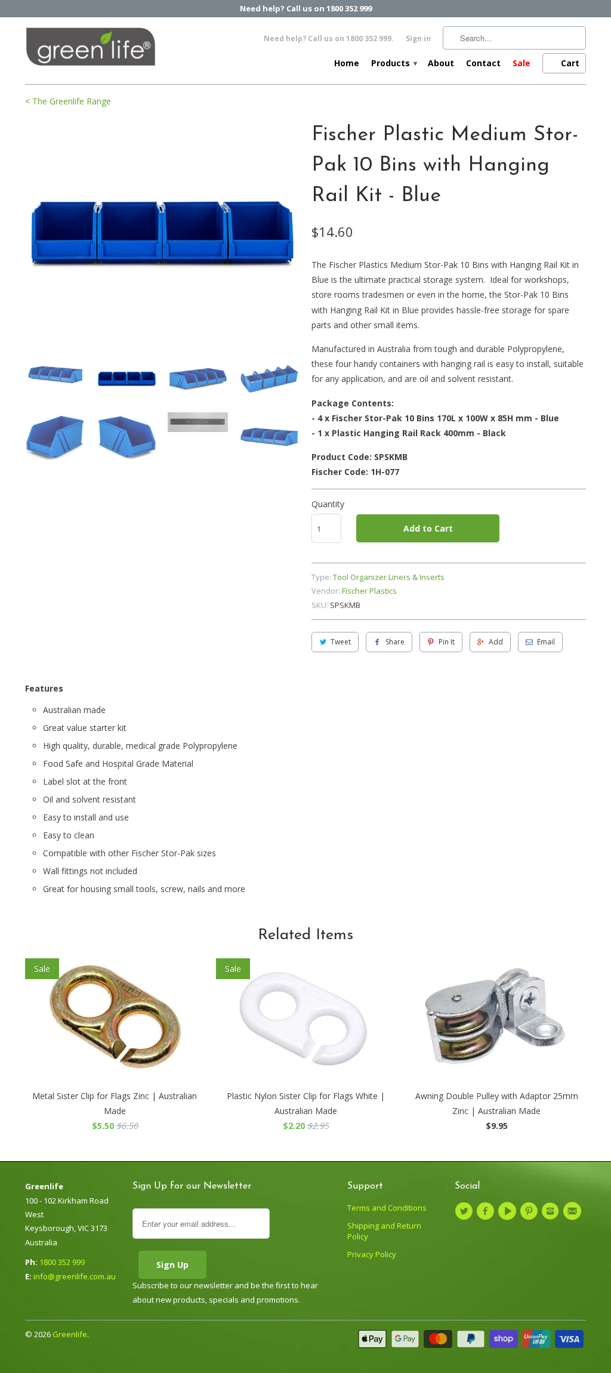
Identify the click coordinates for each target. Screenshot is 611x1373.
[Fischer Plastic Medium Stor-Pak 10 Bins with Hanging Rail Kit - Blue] (162, 232)
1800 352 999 (62, 1262)
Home (346, 63)
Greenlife (70, 1334)
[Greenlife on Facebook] (487, 1211)
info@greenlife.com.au (74, 1276)
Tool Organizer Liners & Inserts (389, 577)
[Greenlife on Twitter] (465, 1211)
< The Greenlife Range (68, 101)
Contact (483, 63)
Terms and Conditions (387, 1207)
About (441, 63)
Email (546, 642)
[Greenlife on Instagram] (552, 1211)
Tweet (341, 642)
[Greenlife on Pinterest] (530, 1211)
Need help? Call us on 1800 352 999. (329, 38)
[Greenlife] (90, 49)
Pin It (447, 642)
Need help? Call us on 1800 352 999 (306, 8)
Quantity (327, 504)
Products (393, 63)
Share (395, 642)
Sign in (418, 38)
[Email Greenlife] (573, 1211)
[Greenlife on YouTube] (509, 1211)
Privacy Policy (371, 1254)
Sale (521, 63)
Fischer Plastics (369, 590)
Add (496, 642)
